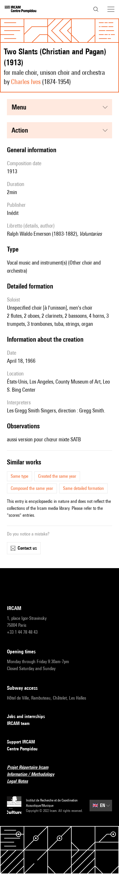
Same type (19, 476)
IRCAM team (18, 723)
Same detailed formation (83, 488)
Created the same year (57, 476)
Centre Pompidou (22, 749)
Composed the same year (32, 488)
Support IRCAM (21, 742)
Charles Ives (26, 81)
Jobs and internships (26, 716)
